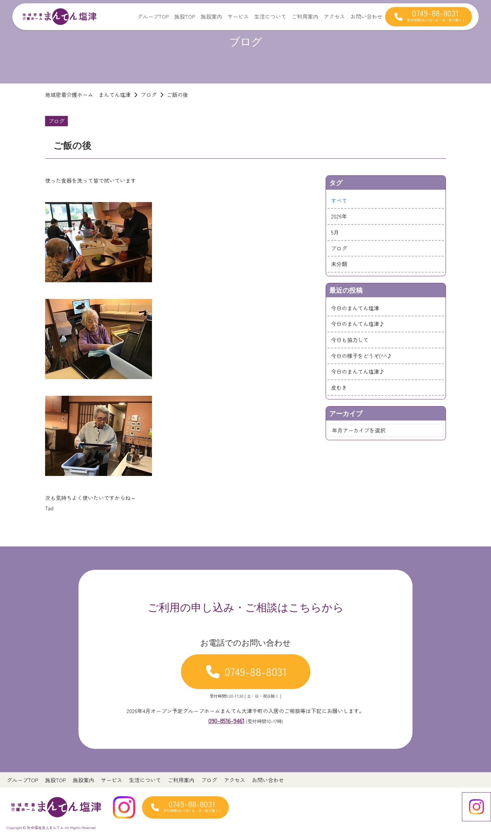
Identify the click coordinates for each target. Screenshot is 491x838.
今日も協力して (349, 340)
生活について (270, 16)
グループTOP (153, 16)
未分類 (339, 264)
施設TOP (184, 16)
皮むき (339, 387)
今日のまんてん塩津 (355, 308)
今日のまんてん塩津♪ (357, 324)
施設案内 (211, 16)
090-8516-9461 (226, 720)
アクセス (334, 16)
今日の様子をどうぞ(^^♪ (361, 356)
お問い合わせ (366, 16)
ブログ (339, 248)
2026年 (339, 216)
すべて (339, 200)
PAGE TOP (474, 806)
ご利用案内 (305, 16)
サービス (238, 16)
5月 (335, 232)
